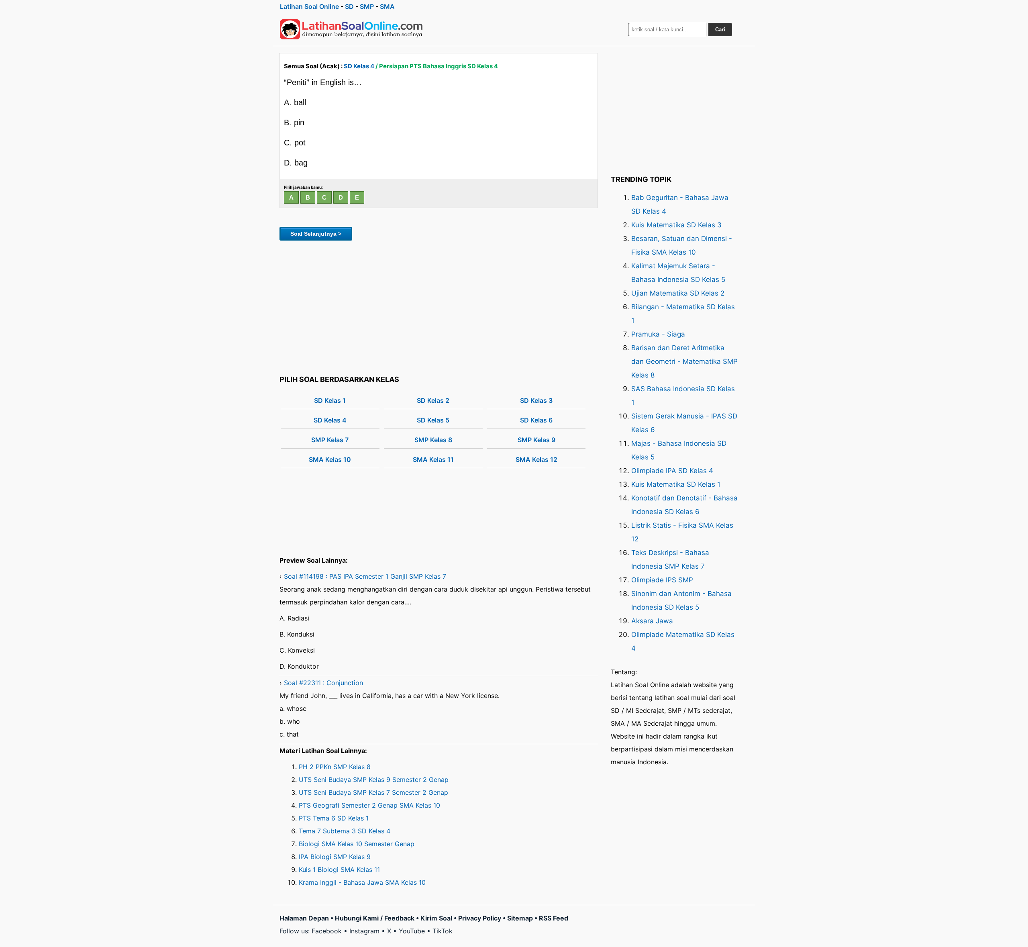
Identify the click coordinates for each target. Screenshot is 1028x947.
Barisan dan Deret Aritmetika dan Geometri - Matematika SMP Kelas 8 (684, 361)
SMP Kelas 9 (536, 440)
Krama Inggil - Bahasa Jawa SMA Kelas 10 (362, 882)
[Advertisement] (439, 306)
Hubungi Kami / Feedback (374, 918)
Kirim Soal (436, 918)
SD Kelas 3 (536, 400)
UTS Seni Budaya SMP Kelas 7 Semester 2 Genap (373, 792)
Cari (720, 30)
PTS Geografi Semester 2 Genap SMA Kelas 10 (369, 805)
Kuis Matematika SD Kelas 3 (676, 225)
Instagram (364, 931)
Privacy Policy (479, 918)
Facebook (327, 931)
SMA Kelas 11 (433, 459)
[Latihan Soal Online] (351, 29)
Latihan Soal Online (309, 6)
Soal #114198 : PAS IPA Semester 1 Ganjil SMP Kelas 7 (365, 576)
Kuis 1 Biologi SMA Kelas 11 (339, 869)
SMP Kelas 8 (433, 440)
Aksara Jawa (652, 621)
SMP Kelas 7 (330, 440)
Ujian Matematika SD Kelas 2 (677, 293)
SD (349, 6)
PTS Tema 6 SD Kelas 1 (334, 818)
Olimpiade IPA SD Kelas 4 (672, 471)
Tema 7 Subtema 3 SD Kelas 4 (344, 831)
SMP (367, 6)
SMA (387, 6)
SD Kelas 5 (433, 420)
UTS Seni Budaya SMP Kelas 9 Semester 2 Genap (374, 780)
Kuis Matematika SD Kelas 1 (675, 484)
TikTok (442, 931)
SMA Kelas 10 (330, 459)
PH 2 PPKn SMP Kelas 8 (335, 767)
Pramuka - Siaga (658, 334)
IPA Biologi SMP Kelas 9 (335, 857)
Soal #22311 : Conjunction (323, 683)
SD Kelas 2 (433, 400)
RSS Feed (553, 918)
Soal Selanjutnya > (315, 234)
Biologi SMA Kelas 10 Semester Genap (356, 844)
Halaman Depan (304, 918)
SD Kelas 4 (359, 66)
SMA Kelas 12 (536, 459)
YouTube (412, 931)
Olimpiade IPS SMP (662, 580)
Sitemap (520, 918)
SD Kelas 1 (330, 400)
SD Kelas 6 (536, 420)
